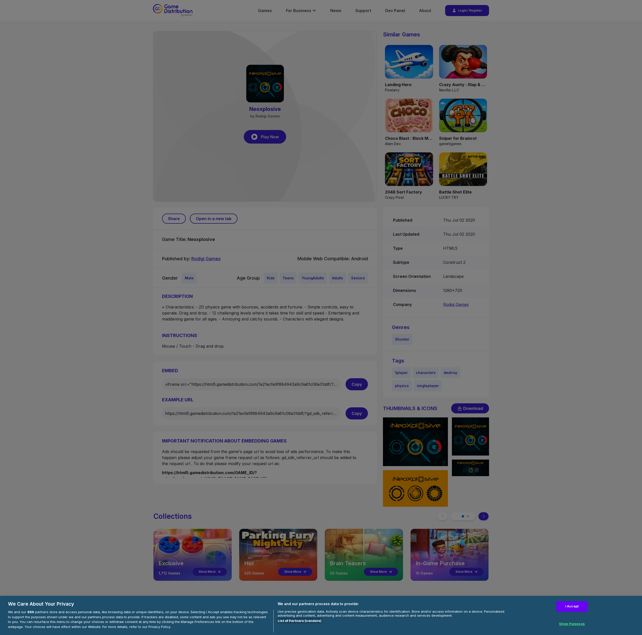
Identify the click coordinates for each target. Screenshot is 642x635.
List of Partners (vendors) (300, 621)
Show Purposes (572, 624)
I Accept (572, 606)
